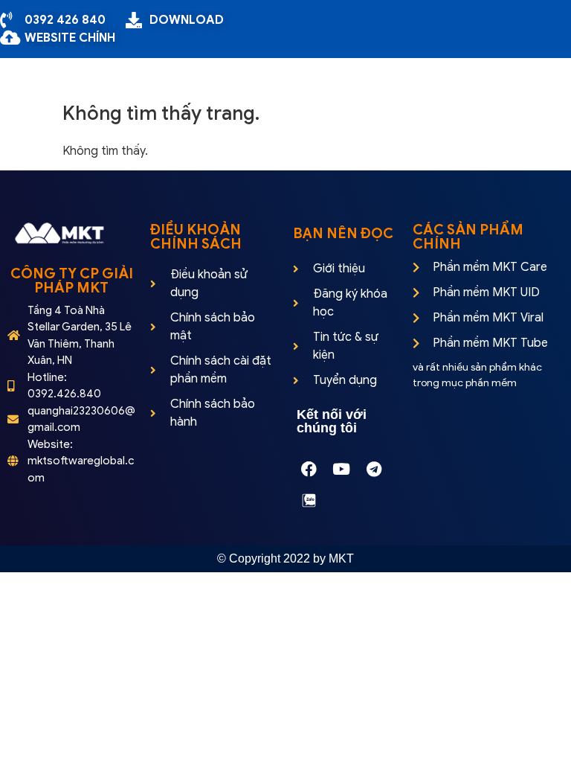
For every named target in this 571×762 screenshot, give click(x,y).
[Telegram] (374, 468)
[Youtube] (341, 468)
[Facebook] (308, 468)
